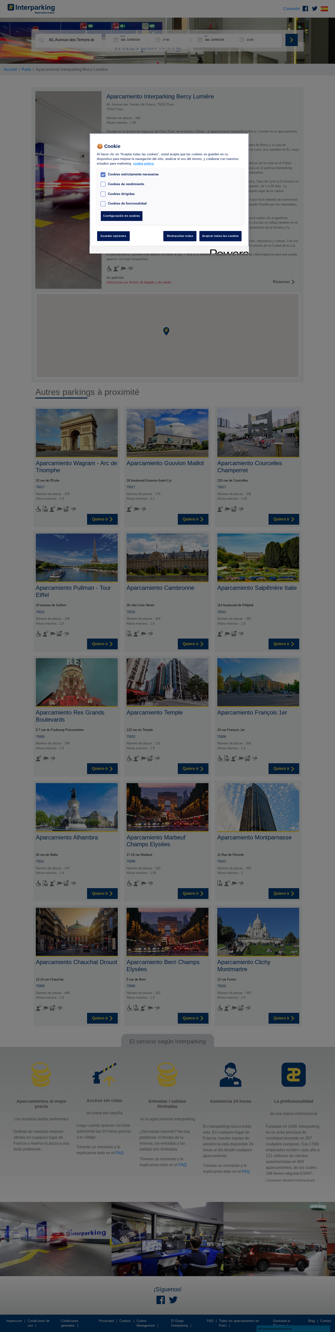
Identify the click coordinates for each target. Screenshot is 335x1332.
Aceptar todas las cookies (220, 235)
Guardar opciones (113, 235)
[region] (169, 193)
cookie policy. (143, 163)
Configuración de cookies (121, 215)
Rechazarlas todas (180, 235)
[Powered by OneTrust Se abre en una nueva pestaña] (227, 250)
